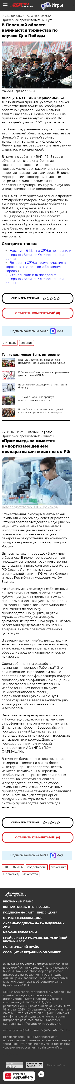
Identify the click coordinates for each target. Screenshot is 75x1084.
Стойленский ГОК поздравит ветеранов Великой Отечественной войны (35, 279)
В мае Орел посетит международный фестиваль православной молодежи (40, 411)
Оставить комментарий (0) (37, 313)
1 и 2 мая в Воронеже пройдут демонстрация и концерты (36, 399)
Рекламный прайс (18, 901)
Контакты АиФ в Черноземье (26, 907)
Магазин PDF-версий (20, 932)
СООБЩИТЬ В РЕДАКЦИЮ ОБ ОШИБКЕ (32, 952)
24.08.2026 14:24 (12, 432)
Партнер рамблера (56, 1065)
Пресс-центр (47, 912)
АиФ (32, 91)
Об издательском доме (22, 918)
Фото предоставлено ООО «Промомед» (30, 507)
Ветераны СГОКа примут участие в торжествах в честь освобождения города (36, 267)
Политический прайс (21, 947)
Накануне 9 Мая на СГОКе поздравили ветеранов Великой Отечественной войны (38, 255)
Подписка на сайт (18, 912)
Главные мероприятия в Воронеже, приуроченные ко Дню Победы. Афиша (41, 361)
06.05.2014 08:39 (13, 16)
